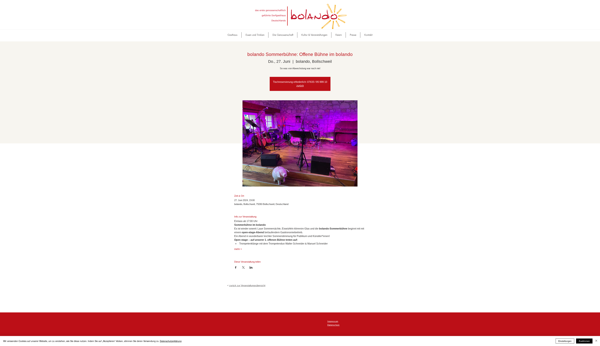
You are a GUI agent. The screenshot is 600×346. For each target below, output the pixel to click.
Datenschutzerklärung (171, 341)
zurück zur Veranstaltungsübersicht (247, 285)
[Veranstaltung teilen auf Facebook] (235, 267)
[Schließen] (596, 341)
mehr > (238, 249)
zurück (300, 85)
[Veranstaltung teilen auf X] (243, 267)
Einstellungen (565, 341)
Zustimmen (584, 341)
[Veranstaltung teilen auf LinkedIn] (251, 267)
